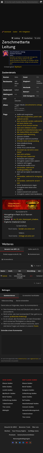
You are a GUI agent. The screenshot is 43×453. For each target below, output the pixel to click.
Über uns (35, 427)
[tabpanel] (21, 274)
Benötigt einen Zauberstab (26, 156)
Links (38, 38)
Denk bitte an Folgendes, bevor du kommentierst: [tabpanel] (21, 333)
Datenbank (7, 32)
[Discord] (12, 442)
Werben (7, 431)
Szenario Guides (28, 407)
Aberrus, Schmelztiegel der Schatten (19, 276)
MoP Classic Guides (29, 380)
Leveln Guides (7, 390)
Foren (36, 326)
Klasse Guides (7, 383)
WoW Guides (7, 380)
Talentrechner (7, 403)
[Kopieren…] (31, 265)
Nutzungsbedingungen (21, 439)
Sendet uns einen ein (26, 229)
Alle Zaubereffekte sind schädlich (28, 132)
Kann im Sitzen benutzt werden (27, 125)
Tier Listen (6, 407)
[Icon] (5, 53)
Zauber (15, 32)
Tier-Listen (26, 417)
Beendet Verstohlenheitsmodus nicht (29, 130)
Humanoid (39, 276)
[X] (16, 442)
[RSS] (30, 442)
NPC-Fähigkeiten (24, 32)
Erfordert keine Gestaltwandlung (28, 141)
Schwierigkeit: (9, 67)
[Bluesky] (19, 442)
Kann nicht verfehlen (23, 154)
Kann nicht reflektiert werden (26, 128)
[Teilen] (41, 2)
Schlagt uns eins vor (26, 236)
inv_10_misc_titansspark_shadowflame (27, 219)
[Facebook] (23, 442)
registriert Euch (34, 358)
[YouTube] (26, 442)
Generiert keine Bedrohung (26, 134)
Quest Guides (27, 397)
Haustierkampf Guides (30, 403)
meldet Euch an (22, 358)
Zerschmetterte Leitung (33, 105)
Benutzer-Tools (24, 427)
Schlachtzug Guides (9, 400)
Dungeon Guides (28, 390)
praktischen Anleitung (18, 316)
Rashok (4, 276)
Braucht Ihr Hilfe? (10, 427)
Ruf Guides (26, 400)
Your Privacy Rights (19, 431)
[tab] (12, 249)
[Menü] (2, 2)
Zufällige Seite (33, 431)
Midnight (5, 410)
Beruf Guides (7, 397)
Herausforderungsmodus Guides (31, 410)
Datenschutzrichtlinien (26, 435)
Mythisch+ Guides (8, 393)
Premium (12, 435)
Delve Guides (7, 387)
